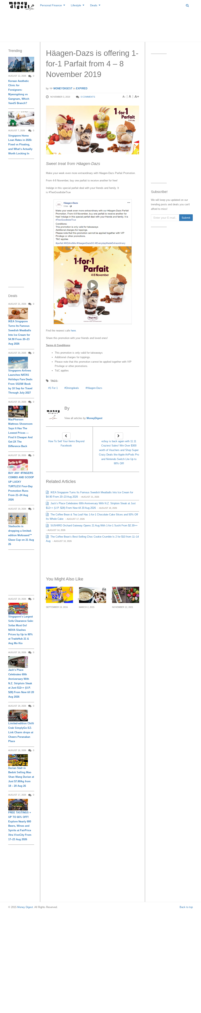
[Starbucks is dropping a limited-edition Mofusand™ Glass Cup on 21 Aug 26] (18, 518)
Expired (81, 88)
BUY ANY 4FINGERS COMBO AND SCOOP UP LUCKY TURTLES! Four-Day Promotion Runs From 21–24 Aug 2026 (21, 486)
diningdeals (72, 388)
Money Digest (25, 907)
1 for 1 (54, 388)
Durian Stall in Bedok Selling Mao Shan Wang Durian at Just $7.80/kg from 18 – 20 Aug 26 (21, 777)
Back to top (186, 907)
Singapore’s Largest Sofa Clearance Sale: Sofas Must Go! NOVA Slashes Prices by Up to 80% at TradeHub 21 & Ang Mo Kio (20, 630)
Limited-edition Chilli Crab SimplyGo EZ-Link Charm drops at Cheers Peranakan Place (21, 732)
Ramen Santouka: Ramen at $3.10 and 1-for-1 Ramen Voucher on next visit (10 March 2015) (92, 623)
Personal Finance (51, 5)
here (73, 330)
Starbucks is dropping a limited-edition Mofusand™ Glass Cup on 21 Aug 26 (21, 535)
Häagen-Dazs (94, 388)
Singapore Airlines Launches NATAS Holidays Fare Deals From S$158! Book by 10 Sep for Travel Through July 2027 (20, 381)
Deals (93, 5)
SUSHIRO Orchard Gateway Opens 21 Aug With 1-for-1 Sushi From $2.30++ (94, 525)
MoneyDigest (62, 88)
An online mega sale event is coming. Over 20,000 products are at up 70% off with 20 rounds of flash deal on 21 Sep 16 (59, 628)
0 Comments (88, 97)
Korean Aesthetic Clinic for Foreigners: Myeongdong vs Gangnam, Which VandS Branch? (18, 92)
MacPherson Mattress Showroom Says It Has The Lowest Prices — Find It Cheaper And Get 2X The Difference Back (20, 433)
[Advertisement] (100, 25)
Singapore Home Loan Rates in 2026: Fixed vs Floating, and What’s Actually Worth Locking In (20, 144)
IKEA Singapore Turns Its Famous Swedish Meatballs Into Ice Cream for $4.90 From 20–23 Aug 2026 (19, 332)
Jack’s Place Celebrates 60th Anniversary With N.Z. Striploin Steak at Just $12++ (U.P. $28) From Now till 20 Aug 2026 (21, 683)
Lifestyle (76, 5)
